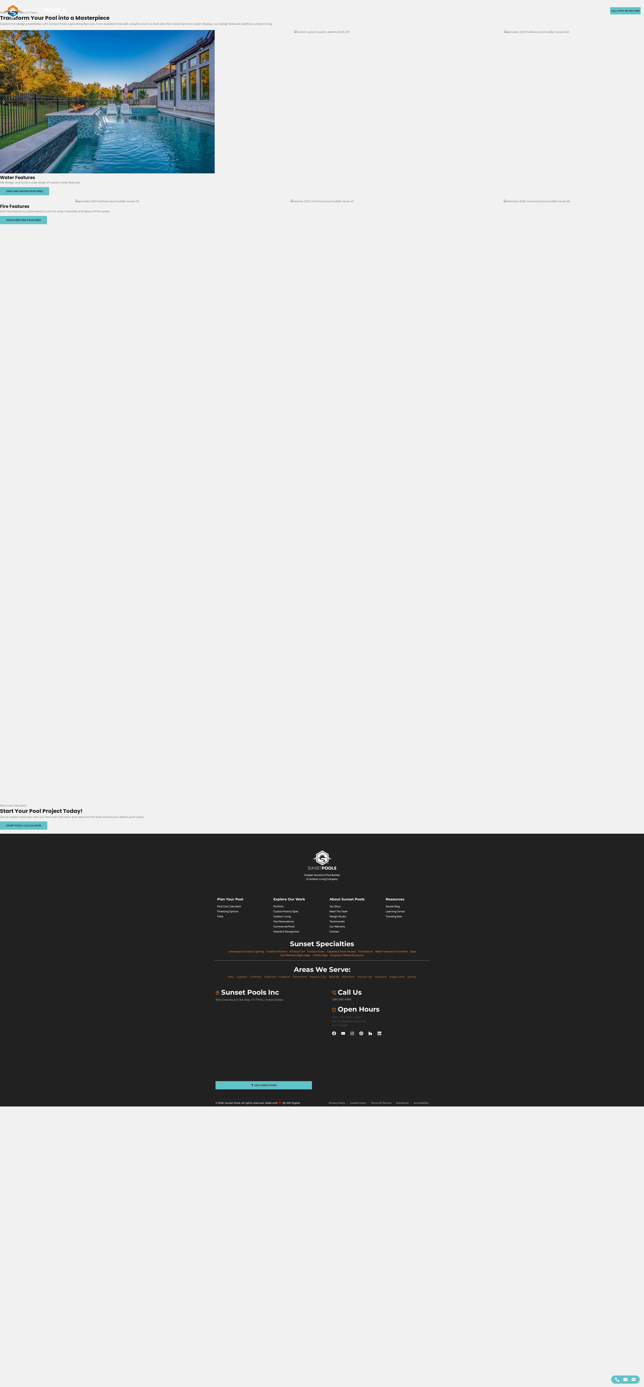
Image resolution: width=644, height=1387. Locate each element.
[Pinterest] (361, 1033)
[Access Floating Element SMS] (634, 1379)
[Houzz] (370, 1033)
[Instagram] (352, 1033)
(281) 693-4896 (341, 999)
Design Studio (317, 10)
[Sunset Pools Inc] (218, 993)
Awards (387, 10)
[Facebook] (334, 1033)
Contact (401, 10)
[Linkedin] (379, 1033)
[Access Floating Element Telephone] (617, 1379)
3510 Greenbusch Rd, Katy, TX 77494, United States (249, 999)
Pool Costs (277, 10)
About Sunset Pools (361, 10)
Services (335, 10)
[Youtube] (343, 1033)
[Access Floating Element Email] (625, 1379)
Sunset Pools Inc (250, 992)
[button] (4, 102)
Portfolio (298, 10)
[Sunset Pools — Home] (34, 10)
